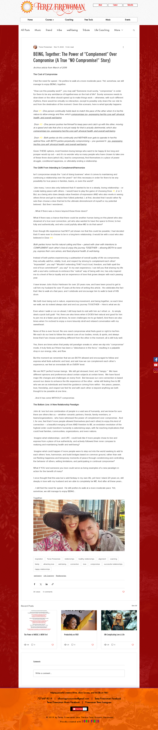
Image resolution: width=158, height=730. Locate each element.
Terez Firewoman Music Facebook (64, 702)
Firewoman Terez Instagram (98, 702)
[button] (134, 30)
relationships (69, 559)
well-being (72, 30)
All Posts (25, 30)
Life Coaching (102, 30)
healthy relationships (86, 559)
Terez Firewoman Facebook (108, 698)
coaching (113, 559)
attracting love (48, 564)
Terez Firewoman (53, 559)
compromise (95, 564)
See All (134, 606)
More (117, 30)
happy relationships (42, 569)
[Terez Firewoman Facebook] (156, 359)
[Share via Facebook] (34, 584)
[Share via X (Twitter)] (40, 584)
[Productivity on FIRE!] (79, 620)
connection (74, 564)
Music (38, 30)
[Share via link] (52, 584)
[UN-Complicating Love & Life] (119, 620)
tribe (59, 30)
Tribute (86, 30)
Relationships (61, 576)
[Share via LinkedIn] (46, 584)
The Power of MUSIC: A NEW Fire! (36, 634)
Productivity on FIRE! (71, 634)
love (84, 564)
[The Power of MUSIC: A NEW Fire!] (39, 620)
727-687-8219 (45, 698)
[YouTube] (156, 365)
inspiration (39, 559)
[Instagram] (156, 370)
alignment (102, 559)
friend (49, 30)
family (37, 564)
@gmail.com (83, 698)
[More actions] (123, 46)
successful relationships (113, 564)
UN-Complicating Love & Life (114, 634)
